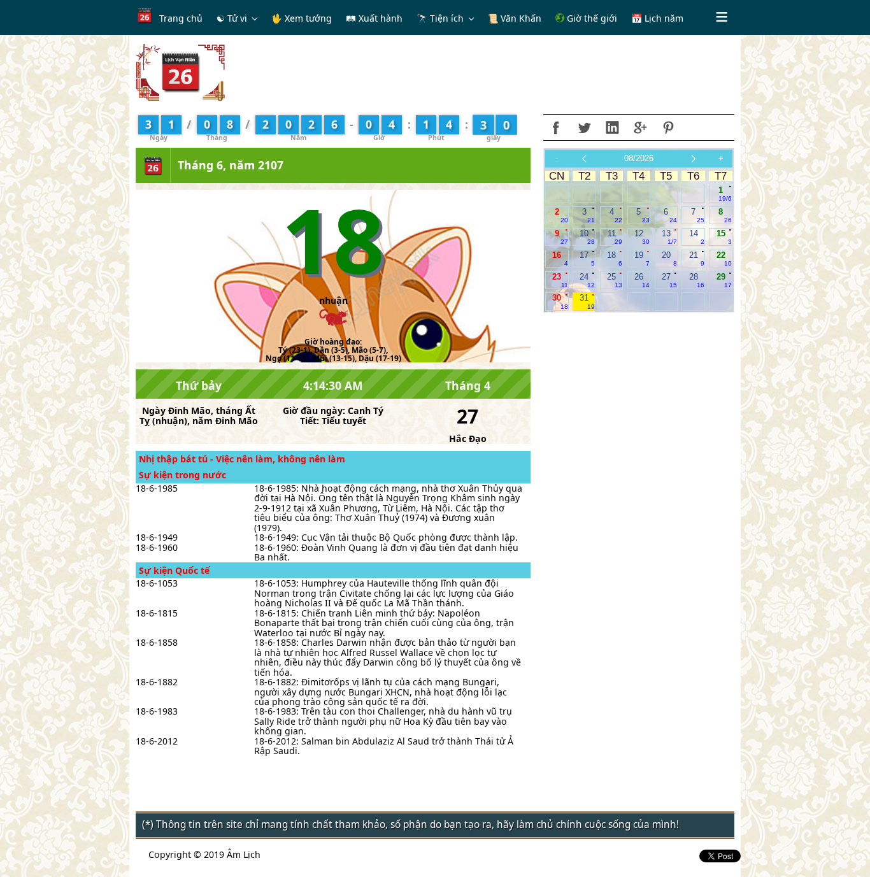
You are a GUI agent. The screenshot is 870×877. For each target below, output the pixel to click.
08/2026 (638, 158)
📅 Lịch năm (657, 18)
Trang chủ (181, 18)
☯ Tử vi (232, 18)
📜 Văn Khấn (514, 18)
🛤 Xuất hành (374, 18)
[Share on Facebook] (556, 127)
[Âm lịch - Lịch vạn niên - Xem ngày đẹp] (180, 72)
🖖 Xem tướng (301, 18)
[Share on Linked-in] (612, 127)
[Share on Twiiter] (584, 127)
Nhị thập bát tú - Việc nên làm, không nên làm (242, 459)
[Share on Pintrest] (668, 127)
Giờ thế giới (590, 18)
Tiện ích (447, 18)
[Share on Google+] (640, 127)
